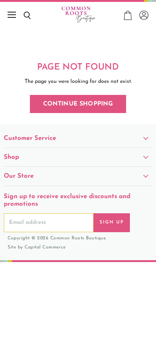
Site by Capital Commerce (37, 247)
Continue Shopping (78, 104)
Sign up (112, 222)
